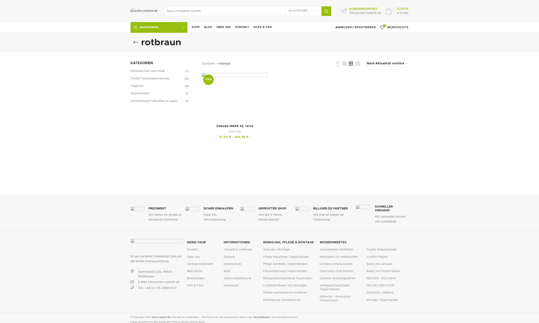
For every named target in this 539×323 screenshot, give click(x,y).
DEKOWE (234, 131)
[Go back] (136, 42)
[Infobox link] (361, 11)
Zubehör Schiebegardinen (338, 278)
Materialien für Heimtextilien (339, 256)
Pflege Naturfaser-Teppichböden (286, 256)
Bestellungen (196, 278)
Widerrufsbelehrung (237, 278)
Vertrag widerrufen (200, 264)
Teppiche (137, 86)
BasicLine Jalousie (379, 264)
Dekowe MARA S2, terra (234, 126)
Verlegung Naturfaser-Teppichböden (335, 287)
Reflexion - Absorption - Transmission (336, 298)
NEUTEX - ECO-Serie (381, 278)
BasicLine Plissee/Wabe (383, 271)
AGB (227, 271)
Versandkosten (261, 317)
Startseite (208, 63)
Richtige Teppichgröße (382, 300)
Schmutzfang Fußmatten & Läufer (154, 101)
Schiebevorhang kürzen (336, 264)
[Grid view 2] (344, 63)
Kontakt (192, 249)
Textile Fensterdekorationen (150, 78)
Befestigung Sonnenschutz (281, 300)
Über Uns (193, 256)
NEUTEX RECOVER (380, 285)
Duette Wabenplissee (381, 249)
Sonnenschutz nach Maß (147, 71)
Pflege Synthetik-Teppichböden (285, 264)
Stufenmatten (140, 93)
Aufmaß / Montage (276, 249)
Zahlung (229, 256)
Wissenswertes (333, 242)
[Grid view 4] (358, 63)
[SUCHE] (326, 11)
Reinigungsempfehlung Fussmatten (287, 278)
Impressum (231, 285)
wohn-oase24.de (161, 317)
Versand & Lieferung (238, 249)
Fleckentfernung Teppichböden (285, 271)
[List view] (338, 63)
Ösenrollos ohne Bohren (336, 271)
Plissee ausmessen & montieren (285, 292)
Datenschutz (232, 264)
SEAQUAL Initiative (380, 292)
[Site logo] (144, 10)
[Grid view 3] (351, 63)
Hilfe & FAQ (195, 285)
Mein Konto (195, 271)
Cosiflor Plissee (377, 256)
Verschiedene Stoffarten (337, 249)
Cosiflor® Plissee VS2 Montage (284, 285)
